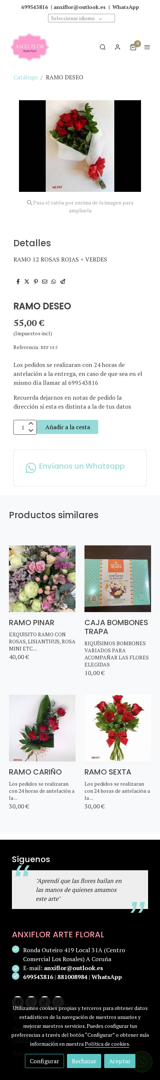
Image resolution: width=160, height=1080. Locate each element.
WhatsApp (107, 977)
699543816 (38, 977)
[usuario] (117, 47)
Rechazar (84, 1061)
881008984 (72, 977)
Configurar (44, 1061)
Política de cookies (107, 1043)
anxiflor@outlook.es (73, 968)
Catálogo (25, 77)
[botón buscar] (102, 47)
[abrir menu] (147, 47)
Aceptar (120, 1061)
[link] (29, 47)
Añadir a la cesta (67, 427)
